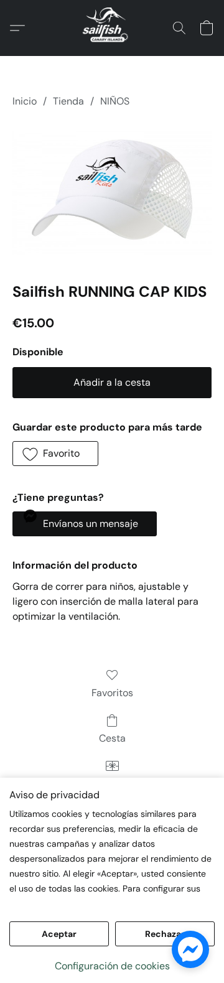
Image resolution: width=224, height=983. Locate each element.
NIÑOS (114, 101)
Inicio (24, 101)
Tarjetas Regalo (112, 783)
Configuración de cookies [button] (112, 965)
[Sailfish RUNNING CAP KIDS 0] (112, 193)
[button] (111, 28)
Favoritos (112, 692)
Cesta (112, 738)
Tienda (68, 101)
